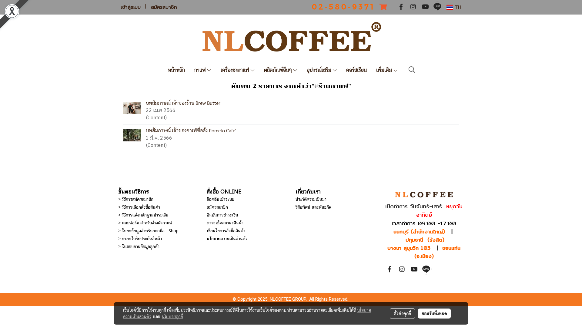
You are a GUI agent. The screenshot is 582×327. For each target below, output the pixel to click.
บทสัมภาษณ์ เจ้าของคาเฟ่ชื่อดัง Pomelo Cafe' (191, 130)
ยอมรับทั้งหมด (434, 313)
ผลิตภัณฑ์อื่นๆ (278, 70)
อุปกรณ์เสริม (320, 70)
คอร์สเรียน (356, 70)
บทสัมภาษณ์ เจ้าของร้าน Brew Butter (183, 103)
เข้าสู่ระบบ (131, 7)
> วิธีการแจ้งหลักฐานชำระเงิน (143, 214)
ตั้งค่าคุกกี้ (402, 313)
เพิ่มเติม (384, 70)
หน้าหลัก (176, 70)
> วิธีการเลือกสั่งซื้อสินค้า (139, 206)
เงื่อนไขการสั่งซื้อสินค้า (226, 230)
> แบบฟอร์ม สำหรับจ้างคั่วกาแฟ (145, 222)
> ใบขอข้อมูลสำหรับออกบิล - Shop (148, 230)
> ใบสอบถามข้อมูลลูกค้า (138, 246)
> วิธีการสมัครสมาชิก (135, 198)
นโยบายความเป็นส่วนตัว (227, 238)
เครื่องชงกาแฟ (235, 70)
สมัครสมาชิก (164, 7)
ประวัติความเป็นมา (311, 198)
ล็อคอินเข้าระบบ (220, 198)
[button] (412, 70)
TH (457, 7)
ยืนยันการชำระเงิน (222, 214)
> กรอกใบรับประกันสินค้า (140, 238)
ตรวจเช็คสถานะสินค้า (225, 222)
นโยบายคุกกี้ (172, 316)
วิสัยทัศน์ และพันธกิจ (313, 206)
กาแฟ (200, 70)
